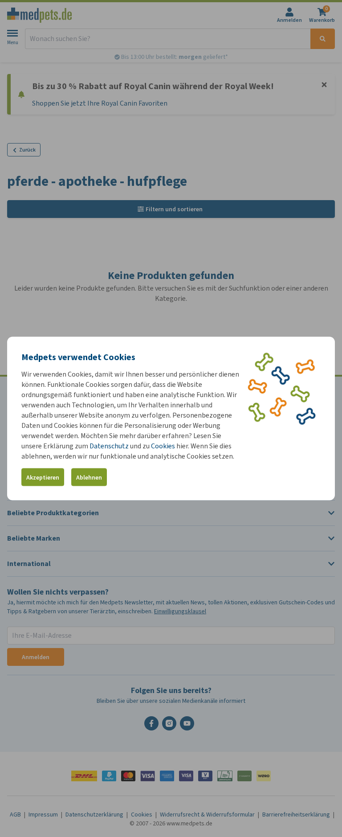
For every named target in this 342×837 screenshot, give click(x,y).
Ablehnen (89, 477)
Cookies (163, 446)
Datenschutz (109, 446)
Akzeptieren (42, 477)
